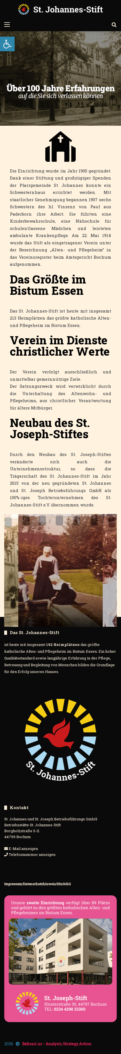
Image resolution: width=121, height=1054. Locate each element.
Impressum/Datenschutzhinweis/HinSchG (37, 884)
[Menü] (7, 24)
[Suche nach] (114, 24)
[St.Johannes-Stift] (60, 9)
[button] (7, 44)
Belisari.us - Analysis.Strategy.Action (56, 1043)
